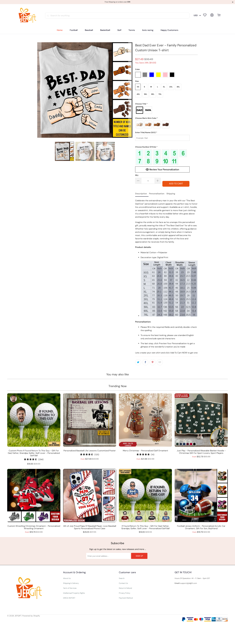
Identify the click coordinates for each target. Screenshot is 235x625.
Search (121, 578)
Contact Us (123, 583)
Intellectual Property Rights (74, 593)
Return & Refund (125, 588)
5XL (145, 94)
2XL (171, 87)
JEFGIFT (18, 616)
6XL (152, 94)
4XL (138, 94)
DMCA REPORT (69, 598)
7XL (160, 94)
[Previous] (39, 90)
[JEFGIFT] (26, 15)
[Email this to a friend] (160, 362)
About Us (67, 578)
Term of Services (70, 588)
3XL (178, 87)
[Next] (130, 90)
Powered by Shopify (31, 616)
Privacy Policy (124, 593)
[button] (162, 104)
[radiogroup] (162, 110)
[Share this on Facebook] (145, 362)
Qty (136, 175)
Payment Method (126, 598)
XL (164, 87)
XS (138, 87)
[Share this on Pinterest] (153, 362)
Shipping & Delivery (71, 583)
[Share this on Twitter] (138, 362)
